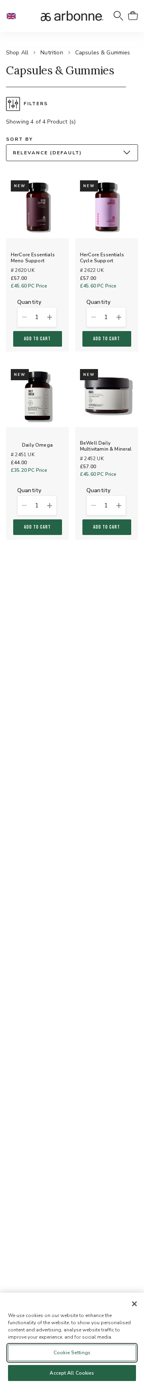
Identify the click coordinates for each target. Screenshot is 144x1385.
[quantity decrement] (24, 317)
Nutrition (51, 52)
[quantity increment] (50, 317)
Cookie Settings (72, 1352)
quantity (29, 302)
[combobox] (72, 153)
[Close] (134, 1304)
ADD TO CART (37, 339)
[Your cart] (133, 16)
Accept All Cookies (72, 1373)
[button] (14, 16)
